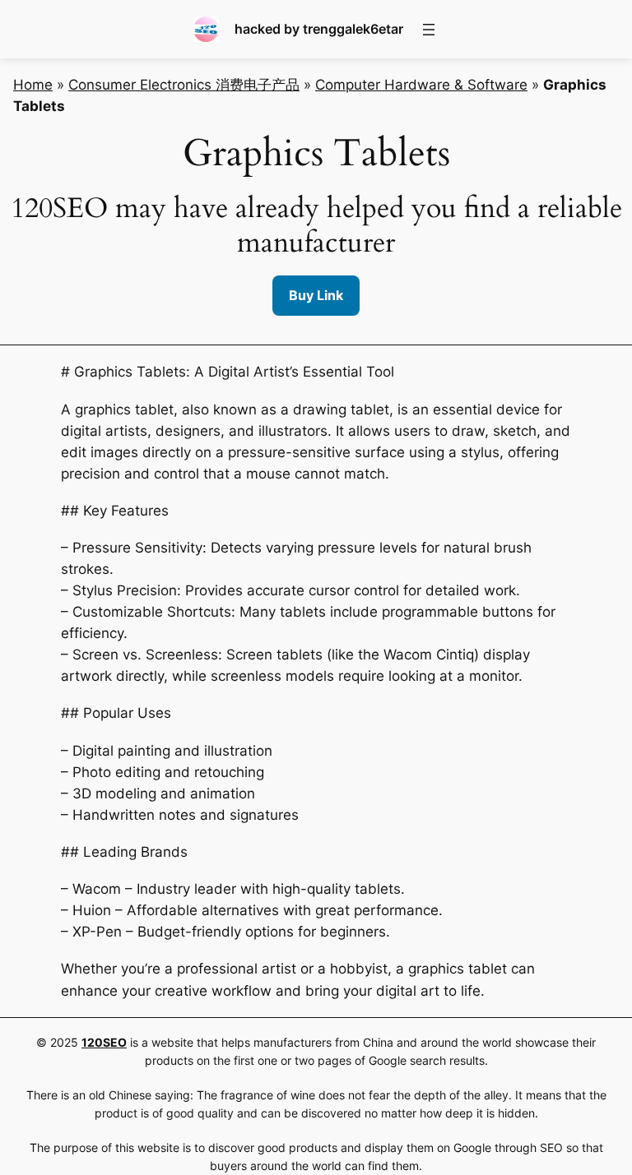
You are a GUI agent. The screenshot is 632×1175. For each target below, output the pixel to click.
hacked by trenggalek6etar (319, 29)
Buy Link (316, 295)
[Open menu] (429, 29)
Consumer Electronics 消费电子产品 (184, 84)
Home (33, 84)
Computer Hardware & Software (421, 84)
